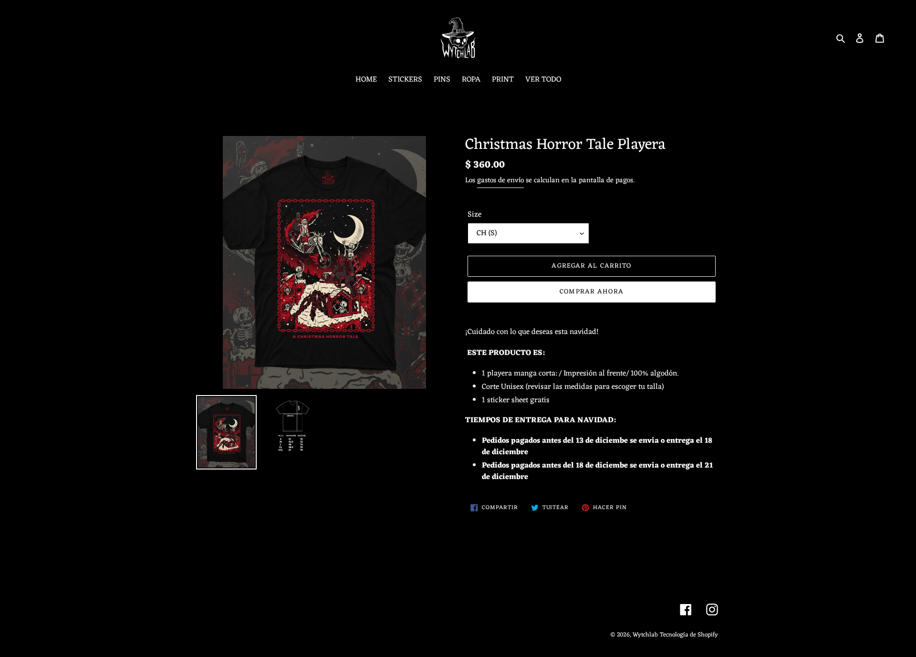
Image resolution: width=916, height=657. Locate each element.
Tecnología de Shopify (689, 634)
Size (474, 214)
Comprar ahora (592, 292)
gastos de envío (500, 180)
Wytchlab (645, 634)
